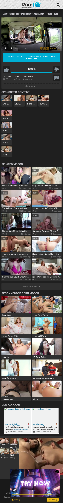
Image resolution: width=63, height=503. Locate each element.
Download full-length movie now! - (31, 57)
